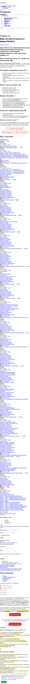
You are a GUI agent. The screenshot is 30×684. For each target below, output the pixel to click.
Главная (5, 575)
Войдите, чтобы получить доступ (8, 513)
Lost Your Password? (4, 540)
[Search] (1, 7)
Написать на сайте (15, 614)
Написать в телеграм (15, 624)
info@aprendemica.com (7, 588)
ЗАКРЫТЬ (3, 627)
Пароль (1, 532)
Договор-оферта (4, 567)
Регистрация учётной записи (7, 544)
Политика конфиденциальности (7, 565)
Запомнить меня (5, 535)
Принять (4, 681)
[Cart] (1, 8)
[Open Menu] (1, 5)
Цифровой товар (7, 578)
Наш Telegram (3, 592)
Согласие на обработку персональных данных (11, 568)
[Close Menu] (1, 15)
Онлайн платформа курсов (9, 577)
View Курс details (4, 44)
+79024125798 (3, 590)
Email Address (3, 530)
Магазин (5, 580)
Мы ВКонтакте (3, 594)
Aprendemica (3, 2)
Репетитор (5, 579)
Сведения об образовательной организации (10, 570)
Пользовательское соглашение (7, 566)
